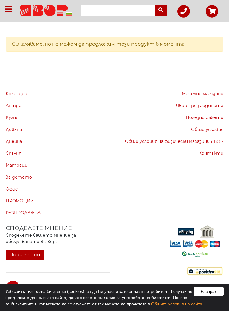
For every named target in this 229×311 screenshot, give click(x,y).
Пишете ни (24, 255)
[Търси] (161, 10)
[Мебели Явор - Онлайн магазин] (46, 10)
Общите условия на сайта (176, 303)
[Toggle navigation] (8, 9)
